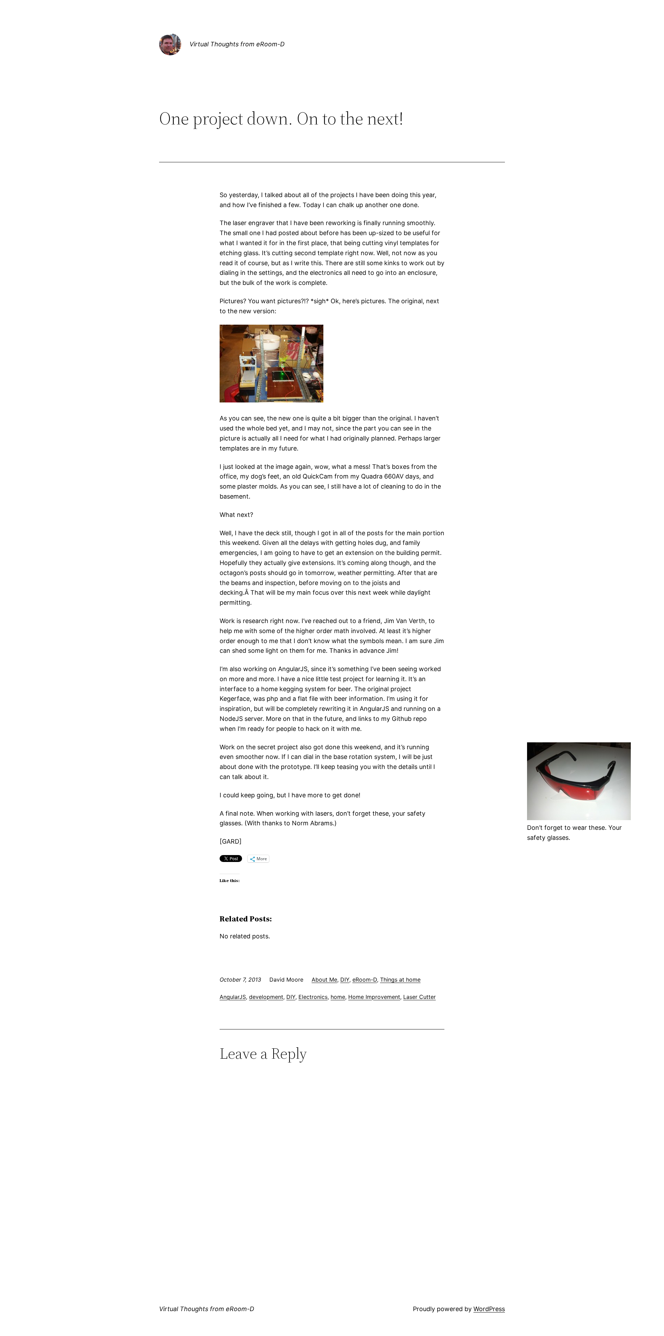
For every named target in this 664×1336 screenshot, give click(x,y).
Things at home (400, 979)
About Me (324, 979)
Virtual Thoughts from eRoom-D (237, 44)
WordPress (489, 1308)
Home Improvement (374, 996)
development (266, 996)
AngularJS (233, 996)
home (338, 996)
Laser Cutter (419, 996)
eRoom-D (364, 979)
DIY (344, 979)
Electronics (313, 996)
